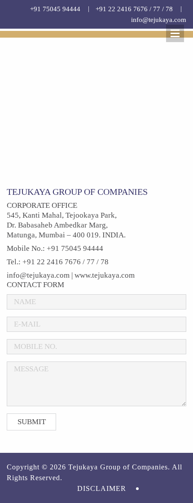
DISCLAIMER (101, 488)
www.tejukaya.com (105, 275)
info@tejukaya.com (158, 19)
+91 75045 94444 (55, 9)
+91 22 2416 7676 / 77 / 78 (134, 9)
